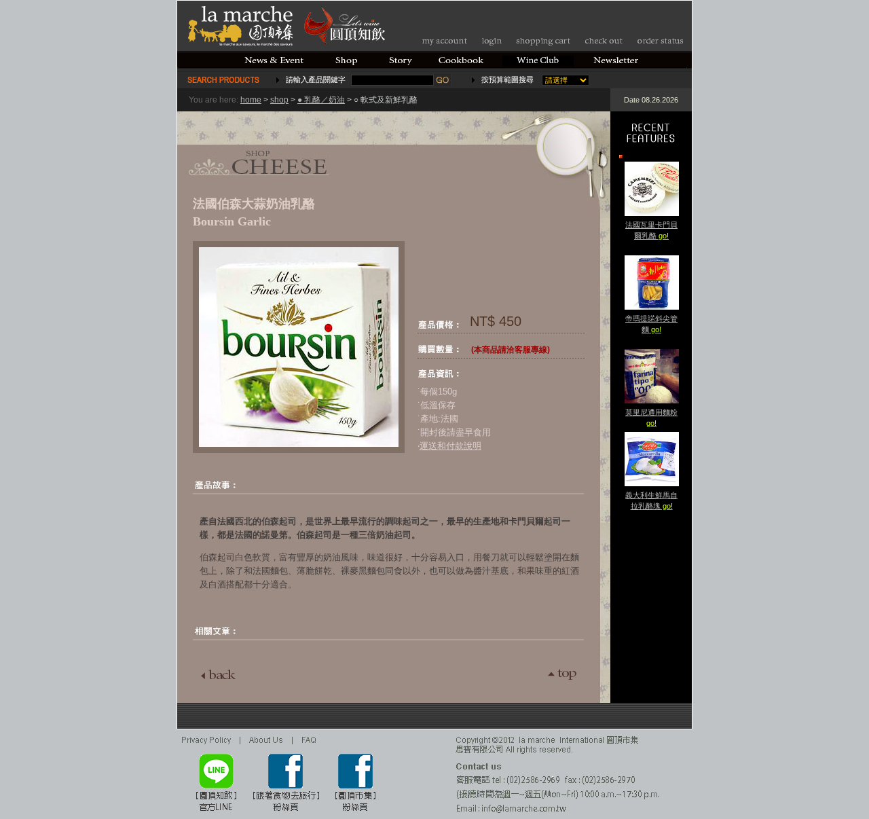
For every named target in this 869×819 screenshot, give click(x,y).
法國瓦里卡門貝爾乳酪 (651, 230)
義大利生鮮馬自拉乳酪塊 (651, 500)
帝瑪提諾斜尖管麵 (651, 323)
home (250, 100)
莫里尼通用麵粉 (651, 417)
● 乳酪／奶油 (321, 100)
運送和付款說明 (450, 446)
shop (279, 100)
